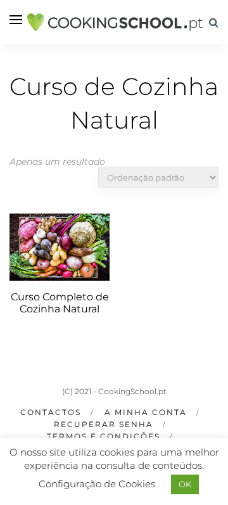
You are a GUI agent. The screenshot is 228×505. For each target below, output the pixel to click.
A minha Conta (145, 412)
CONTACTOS (50, 412)
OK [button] (185, 484)
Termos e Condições (103, 436)
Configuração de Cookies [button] (97, 484)
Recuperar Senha (103, 424)
